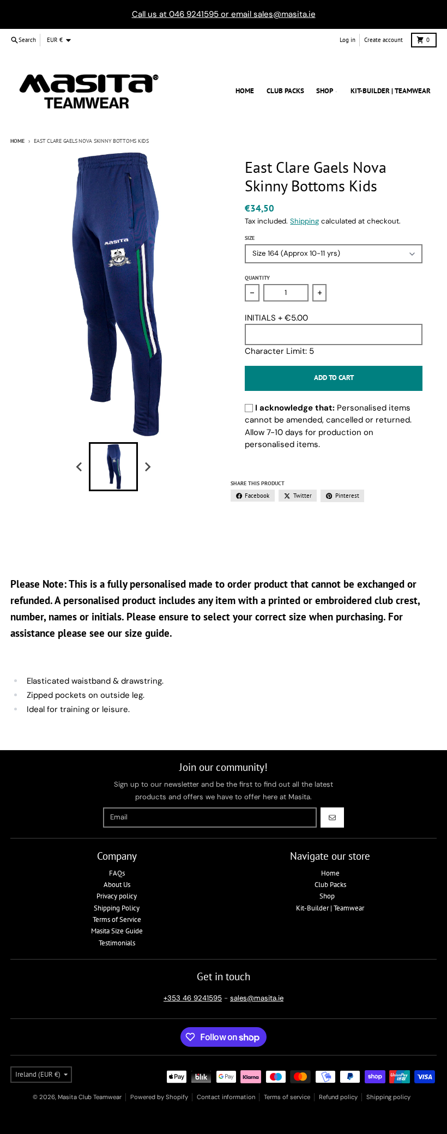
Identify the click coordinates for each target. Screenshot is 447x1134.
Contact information (226, 1097)
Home (17, 140)
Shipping (304, 221)
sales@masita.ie (256, 998)
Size (250, 238)
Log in (347, 40)
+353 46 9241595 (193, 998)
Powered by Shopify (159, 1097)
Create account (383, 40)
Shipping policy (388, 1097)
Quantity (257, 277)
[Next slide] (147, 466)
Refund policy (338, 1097)
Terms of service (287, 1097)
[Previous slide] (80, 466)
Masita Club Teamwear (90, 1097)
